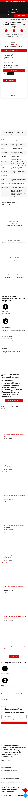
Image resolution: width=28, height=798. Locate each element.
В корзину (11, 73)
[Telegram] (25, 795)
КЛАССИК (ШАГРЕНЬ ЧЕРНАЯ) (18, 19)
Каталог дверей (5, 19)
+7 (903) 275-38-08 (15, 9)
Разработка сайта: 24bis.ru (12, 795)
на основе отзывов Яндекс (13, 140)
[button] (3, 15)
